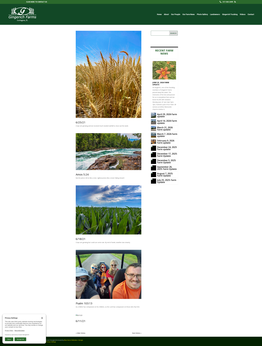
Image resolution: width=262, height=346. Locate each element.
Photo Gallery (202, 14)
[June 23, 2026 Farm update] (164, 70)
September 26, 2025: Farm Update (167, 167)
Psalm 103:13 (84, 303)
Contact (251, 14)
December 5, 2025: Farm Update (166, 161)
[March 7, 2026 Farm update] (153, 135)
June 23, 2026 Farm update (160, 83)
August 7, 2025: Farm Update (165, 174)
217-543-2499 (227, 2)
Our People (175, 14)
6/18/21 (80, 239)
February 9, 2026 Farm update (165, 141)
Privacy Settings (51, 342)
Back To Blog (159, 41)
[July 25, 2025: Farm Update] (153, 181)
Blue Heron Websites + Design (73, 340)
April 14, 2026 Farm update (167, 121)
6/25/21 (80, 122)
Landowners (215, 14)
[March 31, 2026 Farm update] (153, 128)
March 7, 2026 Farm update (167, 135)
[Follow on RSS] (247, 341)
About (166, 14)
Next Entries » (136, 333)
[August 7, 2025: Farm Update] (153, 174)
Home (159, 14)
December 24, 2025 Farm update (167, 148)
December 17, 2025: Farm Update (167, 154)
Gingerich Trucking (230, 14)
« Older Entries (80, 333)
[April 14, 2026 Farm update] (153, 121)
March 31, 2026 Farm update (165, 128)
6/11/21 (80, 321)
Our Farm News (188, 14)
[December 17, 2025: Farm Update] (153, 154)
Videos (242, 14)
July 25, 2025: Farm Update (166, 181)
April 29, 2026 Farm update (167, 115)
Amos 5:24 (82, 174)
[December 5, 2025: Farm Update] (153, 161)
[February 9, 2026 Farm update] (153, 141)
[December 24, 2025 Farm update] (153, 148)
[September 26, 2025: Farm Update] (153, 167)
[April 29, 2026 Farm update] (153, 115)
